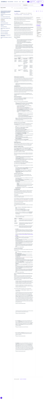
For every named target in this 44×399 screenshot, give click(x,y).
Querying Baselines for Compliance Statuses (39, 33)
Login (28, 1)
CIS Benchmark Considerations (38, 25)
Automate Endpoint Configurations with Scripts (5, 28)
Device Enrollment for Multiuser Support (5, 16)
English (23, 1)
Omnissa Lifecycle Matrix (40, 1)
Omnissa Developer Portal (32, 1)
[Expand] (40, 17)
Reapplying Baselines (39, 29)
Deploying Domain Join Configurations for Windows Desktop (6, 35)
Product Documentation (26, 14)
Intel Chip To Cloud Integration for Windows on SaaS (6, 37)
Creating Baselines (39, 36)
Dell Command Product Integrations (5, 30)
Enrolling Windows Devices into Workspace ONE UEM (6, 15)
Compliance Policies (3, 21)
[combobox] (31, 5)
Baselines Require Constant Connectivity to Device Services (39, 22)
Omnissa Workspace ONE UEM (18, 14)
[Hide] (12, 7)
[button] (26, 1)
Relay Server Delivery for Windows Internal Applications (6, 24)
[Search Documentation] (42, 5)
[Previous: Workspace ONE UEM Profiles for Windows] (33, 11)
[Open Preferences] (1, 398)
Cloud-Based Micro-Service (39, 19)
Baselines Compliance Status (39, 30)
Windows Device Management (4, 33)
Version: (15, 13)
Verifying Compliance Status (39, 35)
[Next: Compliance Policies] (35, 11)
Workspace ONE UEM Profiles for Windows (6, 18)
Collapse (2, 9)
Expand (1, 9)
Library (20, 1)
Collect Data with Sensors (4, 26)
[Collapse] (42, 17)
